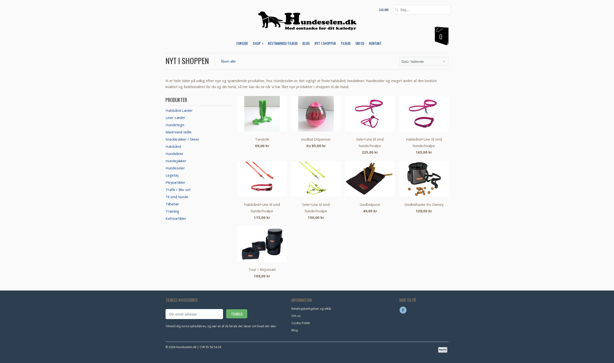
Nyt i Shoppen (325, 43)
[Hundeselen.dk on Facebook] (403, 310)
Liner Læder (175, 117)
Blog (306, 43)
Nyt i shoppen (187, 60)
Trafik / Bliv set (178, 189)
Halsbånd (173, 146)
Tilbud (346, 43)
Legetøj (171, 175)
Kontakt (375, 43)
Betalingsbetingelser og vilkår (311, 309)
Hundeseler (175, 168)
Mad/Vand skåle (178, 132)
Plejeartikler (175, 182)
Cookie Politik (300, 323)
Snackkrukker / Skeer (182, 139)
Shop (258, 43)
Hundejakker (175, 160)
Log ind (384, 10)
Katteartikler (175, 218)
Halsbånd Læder (179, 110)
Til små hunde (176, 196)
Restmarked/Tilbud (283, 43)
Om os (359, 43)
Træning (172, 211)
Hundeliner (174, 153)
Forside (242, 43)
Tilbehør (172, 204)
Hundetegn (174, 124)
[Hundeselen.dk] (307, 24)
